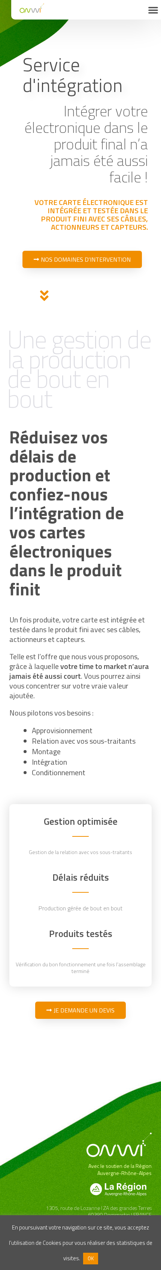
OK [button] (91, 1258)
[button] (153, 10)
